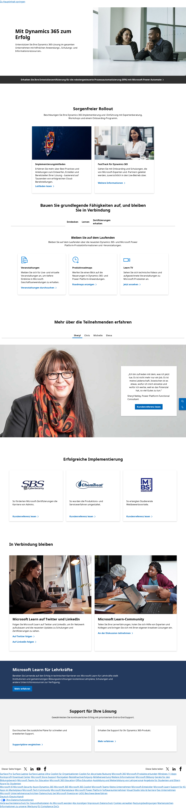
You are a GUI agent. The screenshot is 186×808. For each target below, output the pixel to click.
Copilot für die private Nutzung (95, 773)
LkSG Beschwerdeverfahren (93, 793)
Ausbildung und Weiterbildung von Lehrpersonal (118, 780)
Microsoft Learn (161, 786)
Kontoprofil (6, 777)
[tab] (72, 222)
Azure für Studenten (10, 783)
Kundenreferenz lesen (149, 406)
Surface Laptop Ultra (39, 773)
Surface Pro (6, 773)
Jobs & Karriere (148, 790)
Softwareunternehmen (114, 790)
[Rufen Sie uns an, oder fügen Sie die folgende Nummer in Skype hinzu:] (182, 407)
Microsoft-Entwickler (142, 786)
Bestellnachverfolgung (80, 777)
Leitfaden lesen (43, 186)
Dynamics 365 (46, 786)
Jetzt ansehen (131, 284)
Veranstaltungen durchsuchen (37, 287)
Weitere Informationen (110, 182)
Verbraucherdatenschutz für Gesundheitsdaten (24, 803)
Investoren (72, 793)
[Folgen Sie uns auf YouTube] (38, 769)
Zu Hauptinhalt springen (12, 1)
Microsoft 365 (119, 773)
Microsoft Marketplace (62, 790)
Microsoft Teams (100, 786)
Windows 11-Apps (167, 773)
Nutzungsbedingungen (145, 803)
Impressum (93, 803)
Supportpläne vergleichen (27, 744)
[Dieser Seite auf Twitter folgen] (25, 769)
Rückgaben (62, 777)
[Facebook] (180, 769)
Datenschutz (106, 803)
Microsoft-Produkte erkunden (142, 773)
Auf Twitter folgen (22, 636)
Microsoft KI (6, 786)
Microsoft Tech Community (36, 790)
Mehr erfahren (22, 688)
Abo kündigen (79, 803)
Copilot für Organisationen (65, 773)
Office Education (83, 780)
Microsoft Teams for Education (33, 780)
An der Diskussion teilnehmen (114, 633)
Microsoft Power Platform (88, 790)
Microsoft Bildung (145, 777)
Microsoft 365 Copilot (80, 786)
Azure (36, 786)
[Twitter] (167, 769)
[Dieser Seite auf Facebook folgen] (45, 769)
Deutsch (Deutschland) (12, 796)
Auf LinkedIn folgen (23, 641)
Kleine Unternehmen (120, 786)
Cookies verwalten (122, 803)
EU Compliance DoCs (48, 806)
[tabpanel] (93, 264)
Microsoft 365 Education (62, 780)
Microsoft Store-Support (43, 777)
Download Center (21, 777)
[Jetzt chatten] (182, 401)
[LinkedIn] (32, 769)
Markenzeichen (165, 803)
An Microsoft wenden (61, 803)
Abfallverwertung (102, 777)
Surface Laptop (20, 773)
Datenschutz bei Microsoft (53, 793)
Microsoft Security (22, 786)
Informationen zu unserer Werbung (18, 806)
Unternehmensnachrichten (25, 793)
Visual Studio (133, 790)
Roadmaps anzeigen (83, 284)
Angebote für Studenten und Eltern (162, 780)
